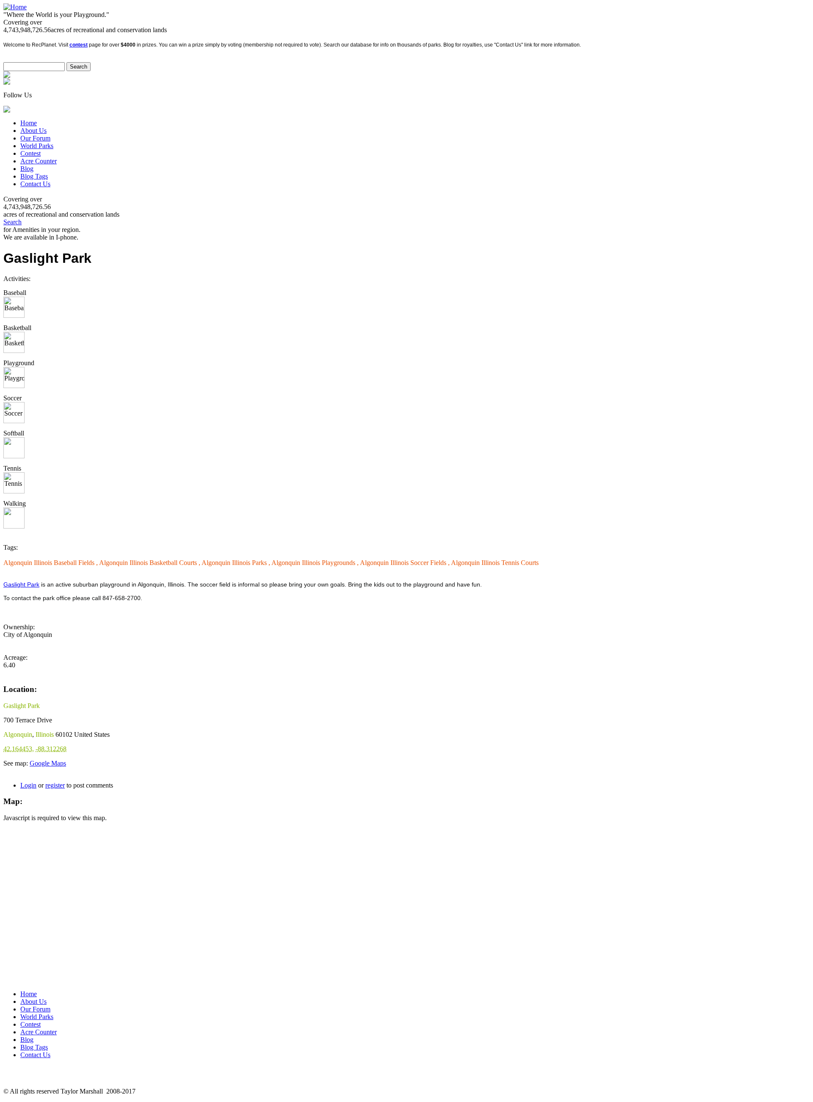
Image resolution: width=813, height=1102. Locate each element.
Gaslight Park (21, 584)
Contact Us (35, 183)
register (55, 785)
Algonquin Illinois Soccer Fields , (405, 562)
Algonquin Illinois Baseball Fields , (51, 562)
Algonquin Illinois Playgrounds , (315, 562)
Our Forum (35, 138)
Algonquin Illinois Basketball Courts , (150, 562)
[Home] (15, 7)
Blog (26, 168)
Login (28, 785)
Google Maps (48, 763)
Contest (30, 153)
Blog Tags (34, 176)
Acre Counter (38, 161)
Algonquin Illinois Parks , (236, 562)
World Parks (36, 145)
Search (12, 222)
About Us (33, 130)
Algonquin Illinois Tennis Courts (495, 562)
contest (78, 45)
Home (28, 123)
